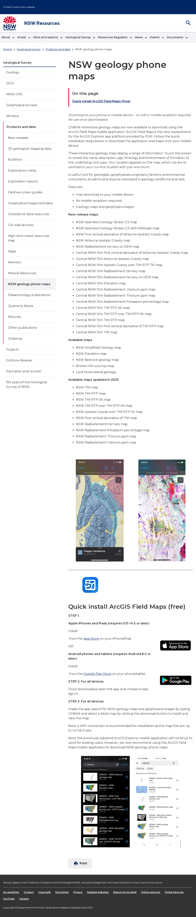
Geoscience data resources (28, 214)
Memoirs (14, 262)
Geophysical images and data (30, 203)
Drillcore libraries (19, 360)
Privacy (77, 892)
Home (7, 49)
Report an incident (124, 892)
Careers (24, 898)
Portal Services (174, 892)
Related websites (98, 892)
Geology (12, 72)
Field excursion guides (25, 192)
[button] (8, 37)
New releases (18, 138)
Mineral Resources (22, 273)
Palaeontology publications (29, 295)
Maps (12, 251)
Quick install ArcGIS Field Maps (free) (101, 101)
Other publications (22, 328)
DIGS (10, 83)
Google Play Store (97, 674)
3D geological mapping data (29, 149)
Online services (150, 892)
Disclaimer (62, 892)
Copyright (44, 892)
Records (14, 317)
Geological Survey (29, 49)
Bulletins (15, 159)
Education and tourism (23, 371)
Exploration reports (23, 181)
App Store (91, 638)
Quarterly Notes (20, 306)
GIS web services (20, 225)
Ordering (15, 338)
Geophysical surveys (21, 105)
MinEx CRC (14, 94)
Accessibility (11, 892)
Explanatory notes (22, 170)
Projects (12, 349)
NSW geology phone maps (29, 284)
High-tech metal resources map (28, 238)
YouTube (9, 898)
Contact (29, 892)
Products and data (58, 49)
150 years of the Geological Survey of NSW (26, 384)
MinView (12, 116)
